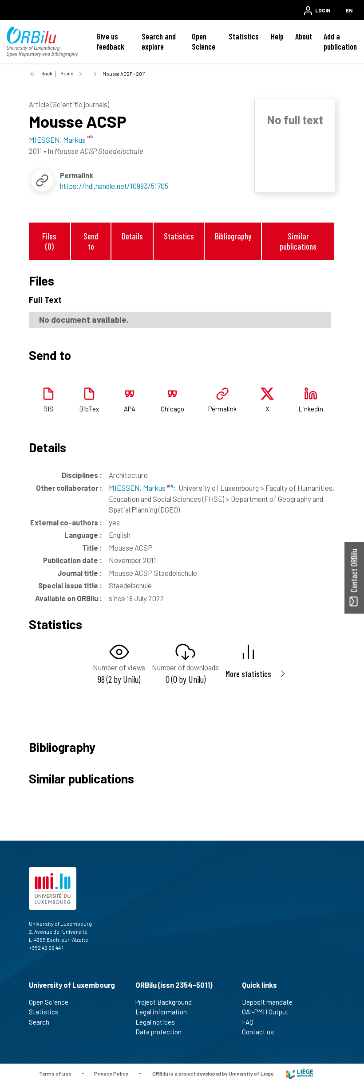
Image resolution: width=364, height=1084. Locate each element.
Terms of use (55, 1073)
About (303, 36)
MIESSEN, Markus (138, 487)
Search (39, 1022)
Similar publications (298, 241)
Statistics (244, 36)
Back (46, 73)
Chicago (172, 409)
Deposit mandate (267, 1002)
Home (66, 73)
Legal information (161, 1012)
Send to (90, 241)
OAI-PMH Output (265, 1012)
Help (277, 36)
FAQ (247, 1022)
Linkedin (310, 409)
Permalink (222, 409)
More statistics (248, 674)
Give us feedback (110, 41)
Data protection (158, 1032)
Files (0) (49, 241)
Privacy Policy (111, 1073)
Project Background (163, 1002)
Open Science (203, 41)
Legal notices (155, 1022)
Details (132, 236)
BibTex (89, 409)
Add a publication (340, 41)
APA (129, 409)
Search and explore (159, 41)
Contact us (258, 1032)
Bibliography (233, 236)
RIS (48, 409)
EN (349, 10)
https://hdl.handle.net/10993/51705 (114, 185)
